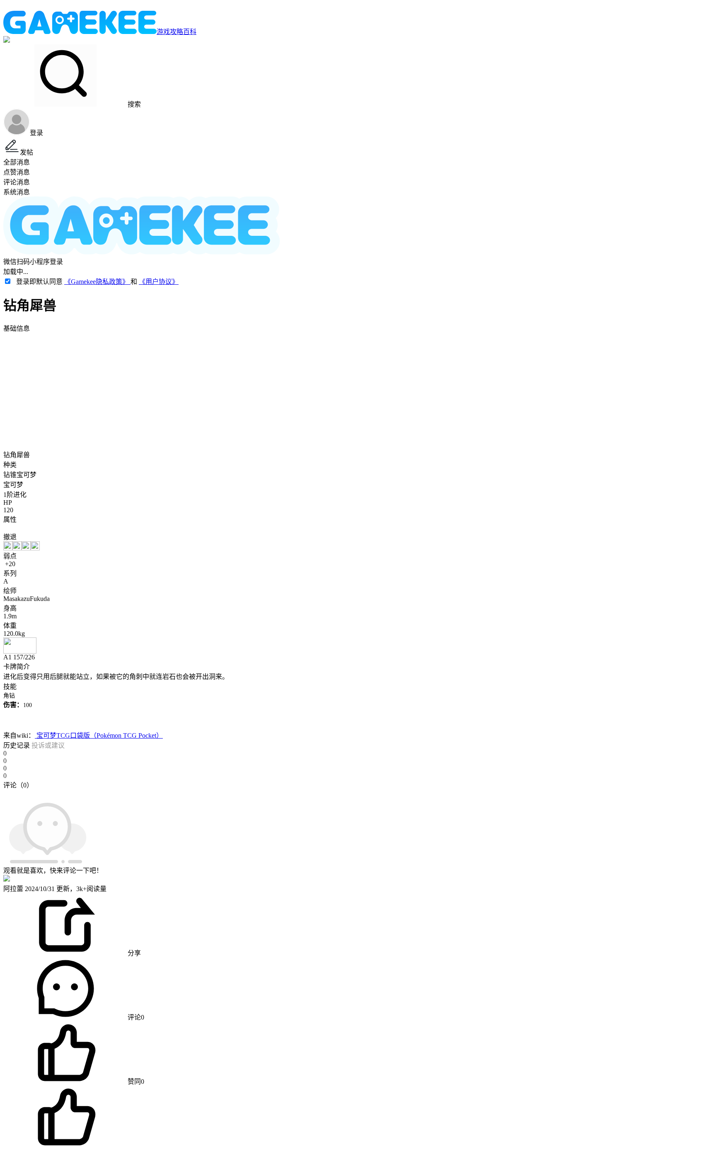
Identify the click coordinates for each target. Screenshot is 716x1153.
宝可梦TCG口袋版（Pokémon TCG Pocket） (99, 735)
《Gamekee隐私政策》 (97, 281)
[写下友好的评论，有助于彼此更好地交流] (191, 793)
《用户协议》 (159, 281)
